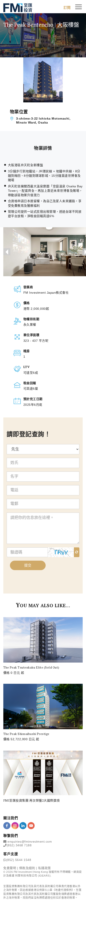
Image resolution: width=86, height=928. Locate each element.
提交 (27, 565)
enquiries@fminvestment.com (29, 841)
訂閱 (67, 7)
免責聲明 (9, 868)
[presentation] (6, 251)
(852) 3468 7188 (19, 845)
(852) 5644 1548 (18, 860)
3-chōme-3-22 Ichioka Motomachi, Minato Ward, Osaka (43, 120)
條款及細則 (27, 868)
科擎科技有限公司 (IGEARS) (33, 875)
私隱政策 (44, 868)
